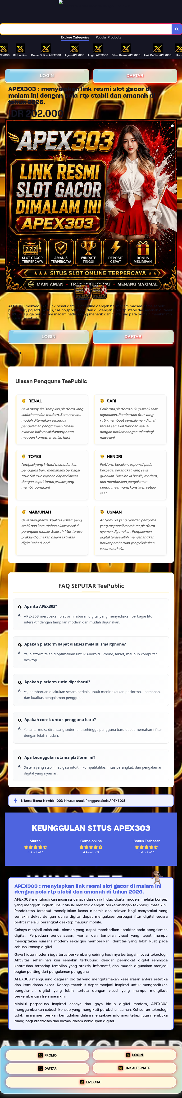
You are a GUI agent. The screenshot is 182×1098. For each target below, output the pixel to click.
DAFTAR (135, 75)
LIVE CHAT (94, 1083)
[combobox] (86, 29)
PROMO (51, 1054)
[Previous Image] (8, 206)
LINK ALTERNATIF (137, 1068)
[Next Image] (173, 206)
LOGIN (47, 75)
